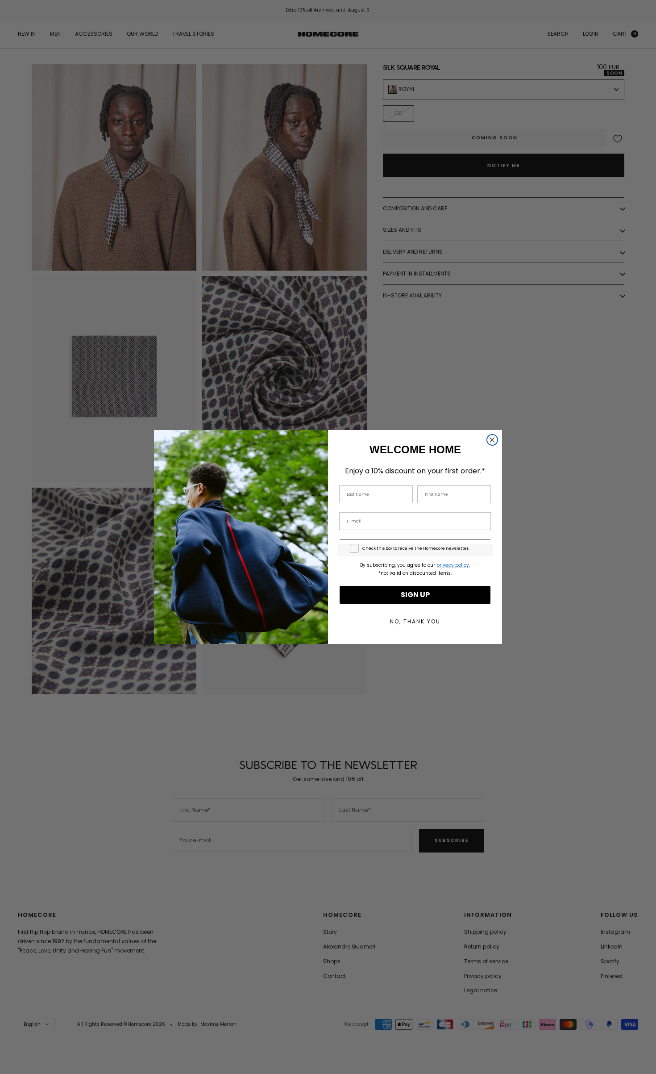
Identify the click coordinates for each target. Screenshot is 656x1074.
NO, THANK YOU (415, 621)
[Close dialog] (492, 440)
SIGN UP (415, 594)
